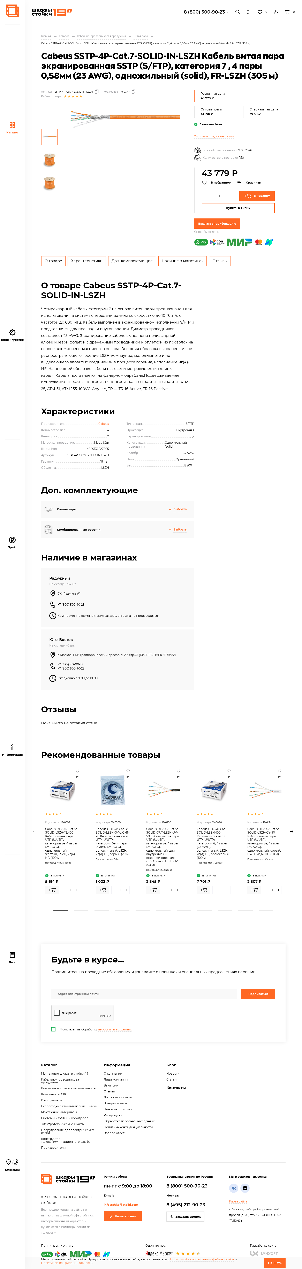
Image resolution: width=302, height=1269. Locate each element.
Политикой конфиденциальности (66, 1263)
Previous (35, 832)
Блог (12, 962)
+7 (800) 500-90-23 (71, 604)
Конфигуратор (12, 340)
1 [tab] (60, 910)
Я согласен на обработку (95, 1029)
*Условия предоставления (214, 136)
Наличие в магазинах (182, 261)
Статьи (171, 1079)
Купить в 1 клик (238, 208)
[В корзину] (52, 890)
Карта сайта (238, 1201)
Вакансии (111, 1085)
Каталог (12, 132)
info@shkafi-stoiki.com (121, 1205)
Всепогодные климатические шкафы (69, 1106)
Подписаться (258, 994)
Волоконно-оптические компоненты (68, 1088)
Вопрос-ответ (114, 1133)
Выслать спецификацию (217, 223)
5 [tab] (143, 910)
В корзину (262, 196)
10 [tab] (245, 910)
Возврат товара (115, 1103)
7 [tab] (184, 910)
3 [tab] (102, 910)
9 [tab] (225, 910)
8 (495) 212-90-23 (185, 1205)
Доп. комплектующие (132, 261)
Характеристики (87, 261)
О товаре (53, 261)
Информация (117, 1065)
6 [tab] (163, 910)
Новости (173, 1073)
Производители (53, 1148)
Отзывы (219, 261)
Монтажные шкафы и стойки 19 (64, 1073)
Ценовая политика (118, 1109)
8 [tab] (204, 910)
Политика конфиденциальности (128, 1127)
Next (292, 832)
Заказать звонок (188, 1216)
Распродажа (113, 1115)
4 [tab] (122, 910)
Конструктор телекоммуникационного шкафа (65, 1140)
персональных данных (114, 1029)
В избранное (221, 182)
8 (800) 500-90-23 (204, 12)
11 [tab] (266, 910)
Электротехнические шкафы (62, 1124)
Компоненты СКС (54, 1094)
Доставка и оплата (118, 1097)
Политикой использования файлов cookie (202, 1259)
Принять (274, 1263)
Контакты (176, 1088)
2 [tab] (81, 910)
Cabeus (103, 424)
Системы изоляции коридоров (64, 1118)
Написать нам (125, 1216)
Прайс (12, 547)
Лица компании (116, 1079)
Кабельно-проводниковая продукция (61, 1081)
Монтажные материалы (59, 1112)
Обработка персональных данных (129, 1121)
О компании (113, 1073)
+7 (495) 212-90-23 (70, 664)
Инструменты (51, 1100)
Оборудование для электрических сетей (67, 1131)
